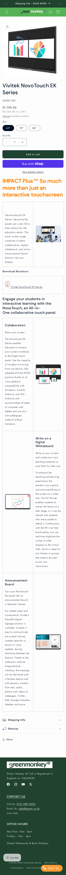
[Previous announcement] (6, 3)
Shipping (6, 116)
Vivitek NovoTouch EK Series (26, 287)
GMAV (20, 862)
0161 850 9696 (26, 804)
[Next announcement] (59, 3)
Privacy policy (17, 867)
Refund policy (51, 862)
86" (34, 128)
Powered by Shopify (32, 862)
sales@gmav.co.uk (29, 808)
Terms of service (34, 867)
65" (8, 128)
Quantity (7, 135)
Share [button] (9, 739)
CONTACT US (16, 796)
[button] (6, 12)
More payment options (33, 171)
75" (21, 128)
